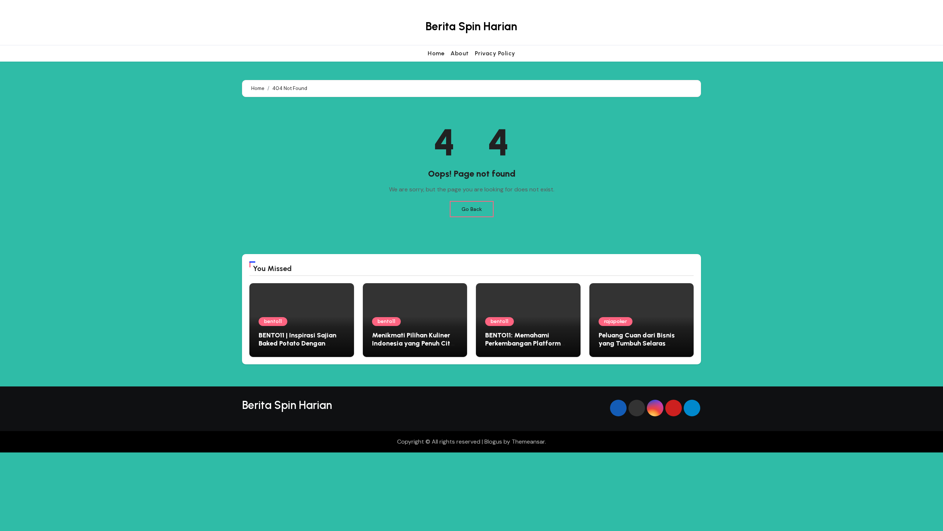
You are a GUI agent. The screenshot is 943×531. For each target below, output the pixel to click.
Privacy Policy (495, 53)
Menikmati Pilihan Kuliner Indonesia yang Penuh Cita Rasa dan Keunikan (413, 343)
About (460, 53)
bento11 (273, 321)
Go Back (472, 209)
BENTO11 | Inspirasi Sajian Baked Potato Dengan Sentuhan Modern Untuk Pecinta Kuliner (297, 347)
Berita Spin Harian (471, 26)
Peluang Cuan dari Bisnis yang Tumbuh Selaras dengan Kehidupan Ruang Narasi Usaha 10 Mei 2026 (639, 347)
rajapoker (615, 321)
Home (436, 53)
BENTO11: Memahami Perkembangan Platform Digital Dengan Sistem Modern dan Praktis (523, 347)
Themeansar (528, 441)
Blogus (493, 441)
